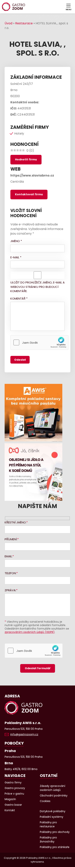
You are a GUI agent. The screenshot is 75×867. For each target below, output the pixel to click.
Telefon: (10, 573)
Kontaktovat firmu (29, 194)
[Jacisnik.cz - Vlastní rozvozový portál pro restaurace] (37, 472)
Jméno (16, 241)
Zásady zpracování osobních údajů (52, 788)
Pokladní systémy (51, 817)
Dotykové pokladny (52, 811)
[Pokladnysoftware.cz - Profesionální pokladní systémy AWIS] (37, 412)
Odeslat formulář (37, 668)
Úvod (8, 23)
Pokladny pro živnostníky (48, 839)
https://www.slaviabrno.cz (32, 175)
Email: (8, 556)
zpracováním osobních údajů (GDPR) (30, 632)
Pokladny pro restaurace (48, 824)
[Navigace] (68, 6)
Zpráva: (10, 590)
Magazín (10, 799)
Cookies (45, 801)
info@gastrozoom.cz (24, 734)
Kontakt (10, 810)
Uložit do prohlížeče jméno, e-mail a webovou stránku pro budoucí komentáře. (37, 286)
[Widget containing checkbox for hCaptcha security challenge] (39, 342)
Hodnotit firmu (26, 159)
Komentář (19, 298)
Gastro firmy (13, 782)
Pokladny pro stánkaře (54, 847)
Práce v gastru (14, 794)
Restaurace (24, 23)
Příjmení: (11, 539)
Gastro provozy (15, 788)
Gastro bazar (13, 805)
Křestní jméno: (15, 522)
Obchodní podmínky (54, 795)
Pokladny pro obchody (55, 832)
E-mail (15, 257)
